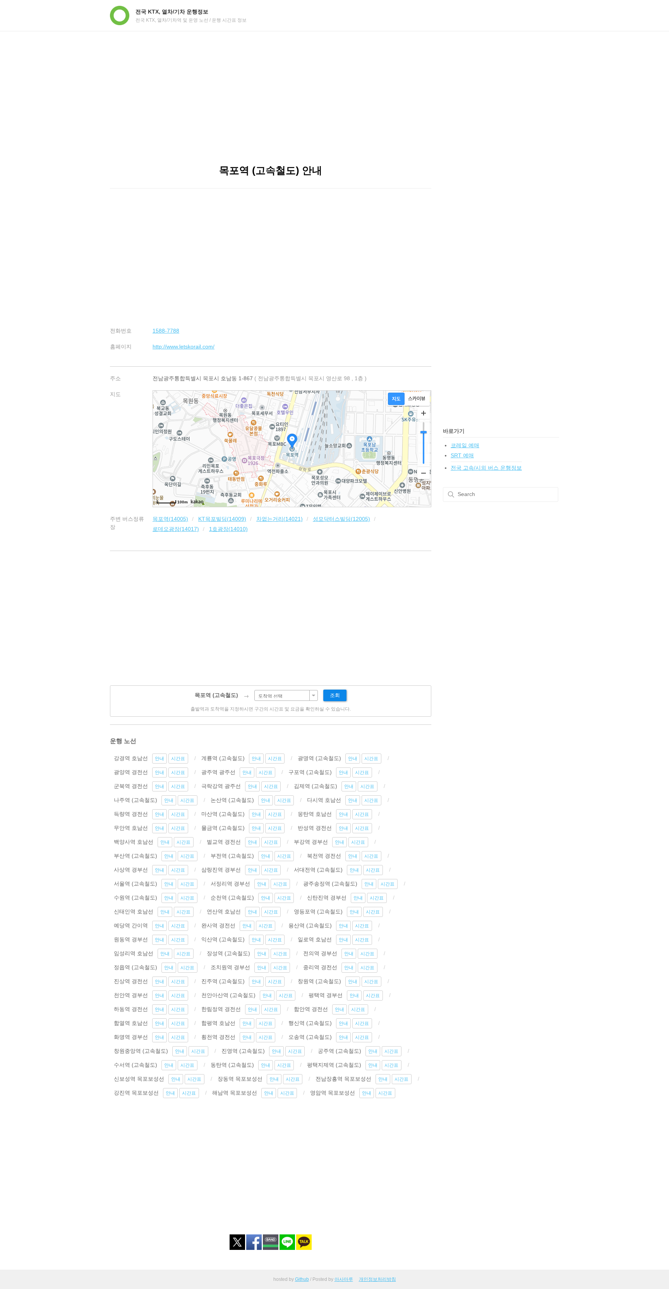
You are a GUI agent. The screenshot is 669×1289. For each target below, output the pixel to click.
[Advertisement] (334, 89)
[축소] (423, 473)
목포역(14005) (170, 519)
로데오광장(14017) (176, 529)
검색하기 (451, 494)
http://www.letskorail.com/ (183, 346)
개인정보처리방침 (377, 1279)
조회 (335, 695)
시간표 (178, 758)
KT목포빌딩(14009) (222, 519)
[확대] (423, 413)
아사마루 (343, 1279)
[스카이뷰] (417, 399)
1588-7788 (166, 331)
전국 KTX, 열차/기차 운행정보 (172, 12)
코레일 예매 (465, 445)
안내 (159, 758)
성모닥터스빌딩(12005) (341, 519)
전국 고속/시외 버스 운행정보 (486, 468)
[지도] (396, 399)
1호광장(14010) (228, 529)
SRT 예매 (462, 455)
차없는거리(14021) (279, 519)
